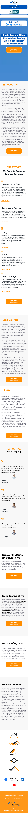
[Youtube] (14, 785)
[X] (16, 779)
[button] (1, 16)
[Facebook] (6, 779)
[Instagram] (11, 779)
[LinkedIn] (22, 779)
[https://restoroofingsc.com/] (14, 2)
